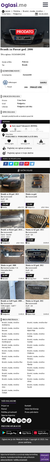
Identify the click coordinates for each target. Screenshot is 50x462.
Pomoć (4, 409)
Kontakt (28, 406)
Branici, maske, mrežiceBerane (10, 329)
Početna (16, 11)
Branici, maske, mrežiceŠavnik (35, 386)
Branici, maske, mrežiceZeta (10, 386)
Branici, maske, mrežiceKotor (10, 352)
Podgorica (17, 14)
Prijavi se (5, 406)
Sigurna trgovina (8, 415)
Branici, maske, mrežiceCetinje (35, 335)
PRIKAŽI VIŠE (36, 87)
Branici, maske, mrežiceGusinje (35, 341)
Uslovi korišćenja (32, 409)
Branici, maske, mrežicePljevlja (35, 363)
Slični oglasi (26, 170)
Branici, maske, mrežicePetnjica (35, 358)
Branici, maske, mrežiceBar (37, 323)
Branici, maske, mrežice (33, 11)
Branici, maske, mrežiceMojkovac (35, 352)
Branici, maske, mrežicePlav (12, 362)
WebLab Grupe (22, 439)
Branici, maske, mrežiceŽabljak (10, 392)
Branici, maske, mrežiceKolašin (35, 346)
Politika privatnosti (9, 412)
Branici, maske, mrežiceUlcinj (35, 380)
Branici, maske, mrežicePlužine (10, 369)
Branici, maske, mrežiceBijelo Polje (35, 329)
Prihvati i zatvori (45, 457)
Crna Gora (6, 14)
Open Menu (45, 5)
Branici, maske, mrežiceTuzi (12, 379)
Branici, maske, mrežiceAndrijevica (10, 324)
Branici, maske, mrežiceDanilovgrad (10, 341)
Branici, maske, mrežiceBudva (10, 335)
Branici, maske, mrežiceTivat (35, 375)
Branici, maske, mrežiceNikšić (10, 358)
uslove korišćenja (7, 460)
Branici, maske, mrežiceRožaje (10, 375)
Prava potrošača (31, 412)
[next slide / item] (47, 32)
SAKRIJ (43, 83)
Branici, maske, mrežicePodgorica (35, 369)
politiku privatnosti (20, 460)
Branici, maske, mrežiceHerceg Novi (10, 346)
